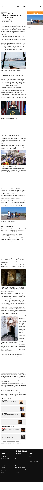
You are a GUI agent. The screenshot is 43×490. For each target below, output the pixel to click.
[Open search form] (40, 6)
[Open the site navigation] (8, 6)
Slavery (4, 441)
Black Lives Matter (11, 441)
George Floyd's (7, 145)
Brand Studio (3, 470)
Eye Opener (12, 9)
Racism (17, 441)
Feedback (17, 472)
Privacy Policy (32, 455)
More (9, 398)
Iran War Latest (4, 456)
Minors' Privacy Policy (33, 461)
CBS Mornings (5, 9)
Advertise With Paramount (20, 467)
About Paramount (18, 465)
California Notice (32, 456)
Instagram (17, 458)
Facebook (17, 456)
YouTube (17, 455)
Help (16, 470)
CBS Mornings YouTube (28, 9)
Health (21, 9)
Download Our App (5, 469)
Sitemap (2, 472)
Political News (4, 455)
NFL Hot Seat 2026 (5, 458)
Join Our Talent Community (20, 469)
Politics (17, 9)
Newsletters (3, 465)
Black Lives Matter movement (12, 38)
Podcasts (3, 467)
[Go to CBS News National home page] (21, 6)
